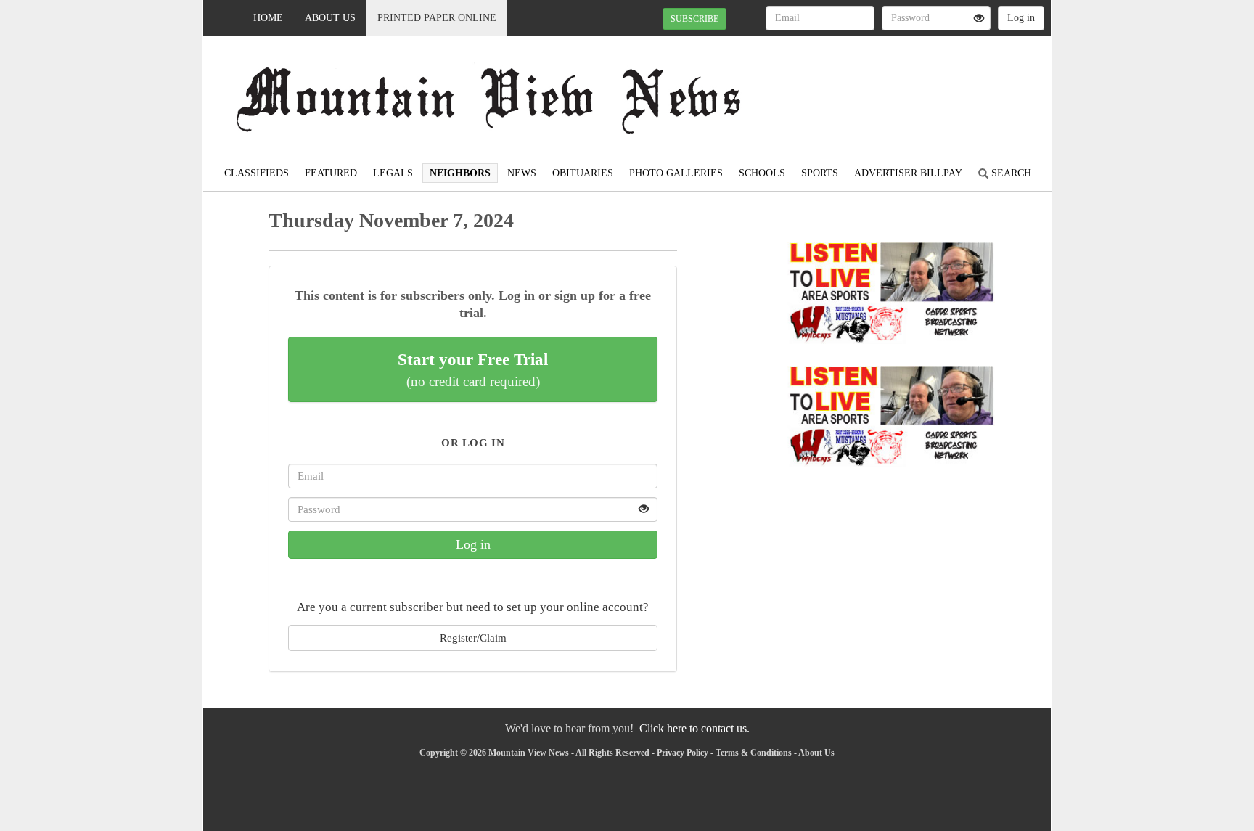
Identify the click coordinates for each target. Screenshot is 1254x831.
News (521, 173)
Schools (762, 173)
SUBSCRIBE (694, 19)
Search (1009, 173)
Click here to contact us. (694, 728)
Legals (393, 173)
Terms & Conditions (754, 753)
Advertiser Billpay (908, 173)
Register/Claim (473, 637)
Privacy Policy (682, 753)
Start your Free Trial (473, 369)
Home (268, 17)
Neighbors (460, 173)
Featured (331, 173)
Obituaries (582, 173)
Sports (819, 173)
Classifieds (256, 173)
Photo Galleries (676, 173)
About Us (330, 17)
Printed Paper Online (436, 17)
